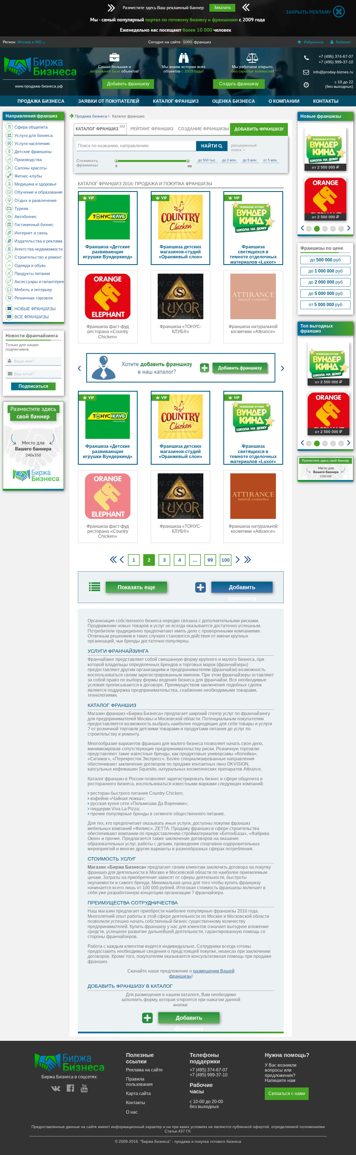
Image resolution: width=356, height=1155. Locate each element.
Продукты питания (32, 273)
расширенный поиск (244, 147)
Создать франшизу (239, 83)
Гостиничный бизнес (34, 224)
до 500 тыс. (207, 160)
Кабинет (343, 42)
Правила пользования (139, 1081)
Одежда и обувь (30, 265)
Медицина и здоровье (35, 184)
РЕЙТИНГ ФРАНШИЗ (151, 128)
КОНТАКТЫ (325, 101)
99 (210, 560)
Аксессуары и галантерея (39, 281)
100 (225, 560)
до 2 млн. (229, 160)
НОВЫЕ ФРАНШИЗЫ (35, 308)
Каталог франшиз (128, 116)
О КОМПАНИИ (284, 101)
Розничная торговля (33, 298)
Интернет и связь (31, 233)
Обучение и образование (38, 192)
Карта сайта (138, 1093)
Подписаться (33, 386)
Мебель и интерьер (33, 289)
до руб (325, 260)
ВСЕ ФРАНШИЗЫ (31, 316)
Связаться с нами (286, 1093)
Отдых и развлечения (35, 200)
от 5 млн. (270, 160)
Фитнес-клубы (28, 176)
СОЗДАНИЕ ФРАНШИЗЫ (203, 128)
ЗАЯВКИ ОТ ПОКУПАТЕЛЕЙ (108, 101)
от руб (325, 304)
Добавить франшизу (128, 83)
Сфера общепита (31, 127)
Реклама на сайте (144, 1070)
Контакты (135, 1102)
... (195, 560)
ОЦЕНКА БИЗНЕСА (233, 101)
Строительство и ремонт (38, 257)
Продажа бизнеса (91, 116)
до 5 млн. (250, 160)
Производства (28, 159)
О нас (132, 1112)
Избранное (313, 42)
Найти (209, 146)
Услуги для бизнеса (33, 135)
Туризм (21, 208)
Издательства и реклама (38, 241)
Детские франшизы (33, 151)
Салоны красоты (30, 168)
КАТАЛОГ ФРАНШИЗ (176, 101)
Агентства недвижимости (38, 249)
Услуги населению (32, 143)
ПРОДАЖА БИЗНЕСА (41, 101)
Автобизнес (25, 216)
